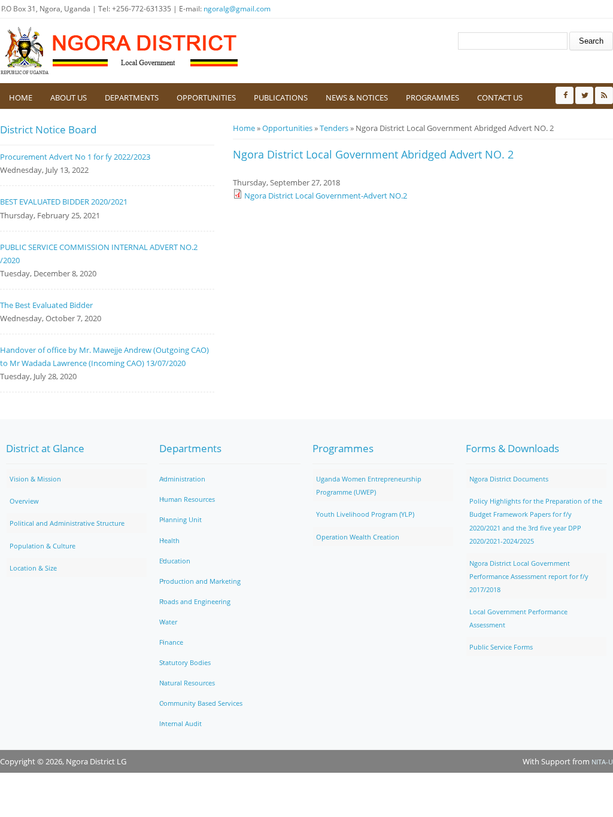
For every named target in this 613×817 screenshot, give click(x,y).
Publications (281, 97)
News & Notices (357, 97)
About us (68, 97)
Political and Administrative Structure (67, 523)
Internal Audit (180, 723)
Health (169, 540)
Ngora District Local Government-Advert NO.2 (325, 195)
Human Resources (187, 499)
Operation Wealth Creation (357, 536)
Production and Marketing (200, 581)
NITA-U (602, 761)
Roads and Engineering (194, 601)
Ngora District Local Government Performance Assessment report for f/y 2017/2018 (528, 576)
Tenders (334, 128)
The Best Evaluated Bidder (46, 305)
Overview (24, 500)
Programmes (432, 97)
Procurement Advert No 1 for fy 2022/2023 (75, 156)
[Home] (119, 51)
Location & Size (33, 567)
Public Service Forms (501, 646)
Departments (132, 97)
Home (20, 97)
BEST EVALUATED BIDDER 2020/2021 (64, 201)
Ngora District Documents (508, 478)
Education (174, 560)
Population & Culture (42, 545)
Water (168, 621)
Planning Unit (180, 519)
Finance (171, 642)
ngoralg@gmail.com (237, 9)
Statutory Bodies (185, 662)
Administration (182, 478)
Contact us (500, 97)
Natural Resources (187, 682)
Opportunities (206, 97)
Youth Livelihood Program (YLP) (365, 514)
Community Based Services (200, 703)
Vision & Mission (35, 478)
